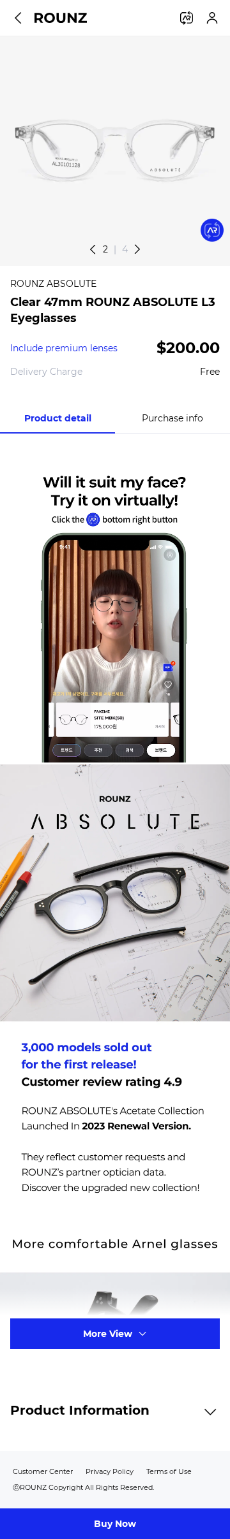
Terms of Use (169, 1471)
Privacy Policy (110, 1471)
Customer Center (43, 1471)
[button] (137, 249)
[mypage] (212, 18)
